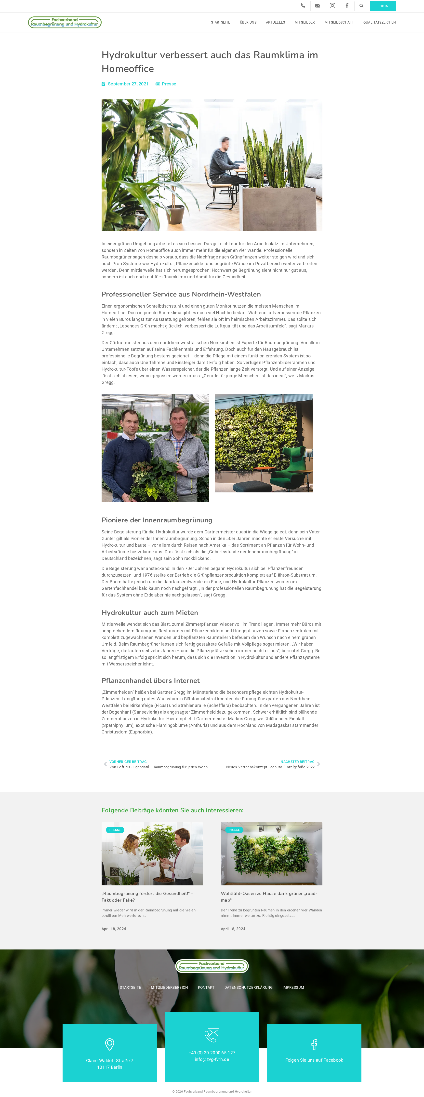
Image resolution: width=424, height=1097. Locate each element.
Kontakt (206, 987)
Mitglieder (305, 22)
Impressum (293, 987)
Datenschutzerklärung (249, 987)
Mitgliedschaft (339, 22)
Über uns (248, 22)
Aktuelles (275, 22)
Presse (169, 83)
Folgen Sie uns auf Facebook (314, 1060)
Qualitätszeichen (379, 22)
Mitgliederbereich (169, 987)
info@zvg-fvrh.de (212, 1059)
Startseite (220, 22)
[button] (361, 5)
